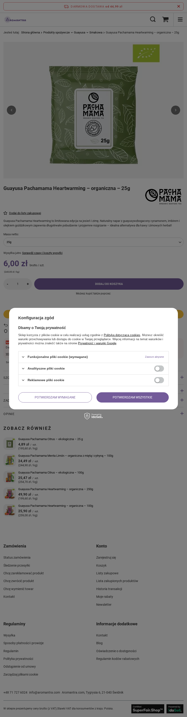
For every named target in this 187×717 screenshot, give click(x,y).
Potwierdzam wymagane (55, 397)
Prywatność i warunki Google (97, 343)
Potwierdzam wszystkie (132, 397)
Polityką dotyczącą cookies (122, 335)
